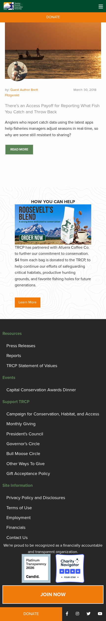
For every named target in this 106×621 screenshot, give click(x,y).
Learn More (27, 302)
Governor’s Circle (23, 443)
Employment (18, 517)
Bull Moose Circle (23, 453)
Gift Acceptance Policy (28, 473)
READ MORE (19, 149)
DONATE (53, 17)
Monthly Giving (20, 423)
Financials (15, 527)
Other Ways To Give (25, 463)
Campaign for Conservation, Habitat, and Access (52, 414)
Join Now (53, 594)
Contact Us (17, 537)
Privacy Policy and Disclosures (35, 497)
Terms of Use (19, 507)
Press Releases (20, 345)
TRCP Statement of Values (31, 365)
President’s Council (24, 434)
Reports (13, 355)
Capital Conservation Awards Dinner (41, 389)
